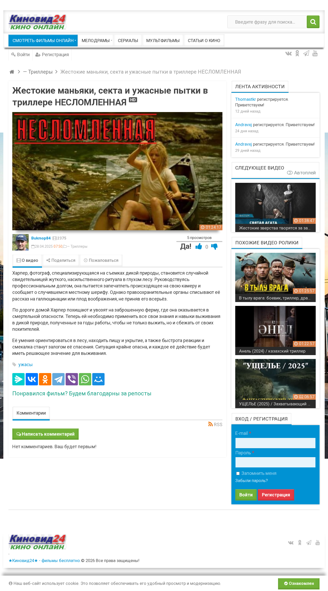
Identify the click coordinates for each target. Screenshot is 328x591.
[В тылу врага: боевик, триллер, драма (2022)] (275, 275)
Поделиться (62, 260)
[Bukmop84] (20, 242)
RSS (218, 424)
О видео (29, 260)
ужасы (25, 364)
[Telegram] (58, 379)
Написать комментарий (48, 434)
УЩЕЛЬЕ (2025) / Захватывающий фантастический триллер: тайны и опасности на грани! (277, 403)
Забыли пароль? (251, 480)
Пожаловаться (103, 260)
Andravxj (243, 124)
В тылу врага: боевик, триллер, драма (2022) (277, 297)
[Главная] (12, 72)
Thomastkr (245, 99)
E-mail (241, 433)
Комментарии (31, 413)
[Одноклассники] (45, 379)
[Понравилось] (199, 246)
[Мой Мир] (98, 379)
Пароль (243, 452)
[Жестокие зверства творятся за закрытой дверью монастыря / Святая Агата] (275, 205)
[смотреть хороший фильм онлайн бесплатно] (37, 22)
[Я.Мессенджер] (18, 379)
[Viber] (72, 379)
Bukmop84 (41, 238)
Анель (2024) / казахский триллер (272, 351)
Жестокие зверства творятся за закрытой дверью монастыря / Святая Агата (277, 228)
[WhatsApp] (85, 379)
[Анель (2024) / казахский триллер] (275, 328)
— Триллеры (77, 246)
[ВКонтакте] (32, 379)
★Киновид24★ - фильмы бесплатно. (44, 560)
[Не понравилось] (214, 246)
